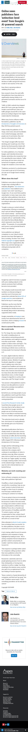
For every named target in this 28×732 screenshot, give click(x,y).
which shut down (15, 438)
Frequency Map (7, 713)
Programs (5, 712)
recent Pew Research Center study (13, 403)
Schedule (5, 710)
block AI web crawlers (19, 522)
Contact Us (5, 688)
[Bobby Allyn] (5, 599)
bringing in (18, 316)
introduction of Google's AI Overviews (13, 124)
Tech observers (19, 186)
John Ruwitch (16, 27)
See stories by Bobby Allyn (17, 607)
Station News (6, 686)
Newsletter (5, 689)
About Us (5, 683)
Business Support (7, 699)
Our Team (5, 684)
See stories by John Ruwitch (18, 626)
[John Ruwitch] (5, 616)
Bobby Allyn (9, 27)
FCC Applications (7, 714)
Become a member (8, 697)
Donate (23, 2)
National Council (7, 702)
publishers (7, 189)
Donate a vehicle (7, 698)
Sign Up (14, 655)
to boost (21, 320)
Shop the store (6, 701)
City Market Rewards (8, 703)
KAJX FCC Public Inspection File (10, 716)
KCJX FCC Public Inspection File (10, 717)
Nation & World (11, 591)
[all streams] (26, 730)
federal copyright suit (8, 240)
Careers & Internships (8, 687)
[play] (2, 730)
